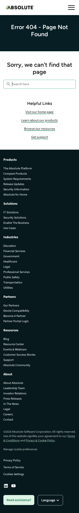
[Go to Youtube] (13, 485)
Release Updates (13, 184)
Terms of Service (13, 467)
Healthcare (10, 262)
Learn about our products (39, 120)
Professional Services (16, 272)
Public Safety (11, 277)
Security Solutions (14, 218)
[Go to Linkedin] (5, 485)
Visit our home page (39, 112)
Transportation (12, 282)
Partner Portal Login (16, 321)
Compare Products (15, 174)
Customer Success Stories (19, 355)
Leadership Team (14, 388)
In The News (11, 404)
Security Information (16, 189)
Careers (8, 414)
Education (9, 246)
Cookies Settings (13, 474)
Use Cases (9, 228)
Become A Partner (14, 316)
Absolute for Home (15, 195)
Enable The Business (16, 223)
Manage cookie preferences (20, 449)
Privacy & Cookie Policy (40, 440)
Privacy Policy (12, 460)
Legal (6, 267)
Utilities (8, 288)
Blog (6, 339)
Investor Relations (14, 393)
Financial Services (14, 251)
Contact (8, 420)
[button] (71, 7)
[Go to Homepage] (18, 7)
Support (8, 360)
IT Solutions (11, 212)
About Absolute (13, 383)
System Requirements (17, 179)
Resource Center (13, 344)
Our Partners (11, 305)
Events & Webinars (15, 349)
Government (11, 256)
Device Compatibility (16, 311)
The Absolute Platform (17, 168)
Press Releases (12, 399)
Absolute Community (16, 365)
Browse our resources (39, 128)
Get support (39, 137)
